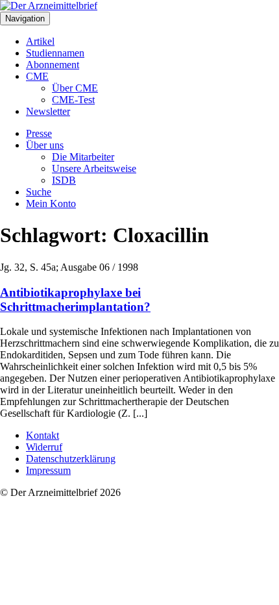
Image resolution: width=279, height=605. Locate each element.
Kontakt (42, 435)
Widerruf (44, 446)
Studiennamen (55, 52)
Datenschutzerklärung (70, 458)
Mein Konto (51, 203)
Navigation (25, 18)
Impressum (48, 470)
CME (37, 76)
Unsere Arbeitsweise (94, 168)
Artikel (40, 41)
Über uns (45, 145)
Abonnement (52, 64)
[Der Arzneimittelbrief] (48, 5)
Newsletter (48, 111)
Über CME (75, 87)
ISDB (64, 180)
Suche (38, 191)
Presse (39, 133)
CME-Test (73, 99)
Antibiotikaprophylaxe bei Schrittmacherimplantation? (75, 300)
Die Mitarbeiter (83, 156)
